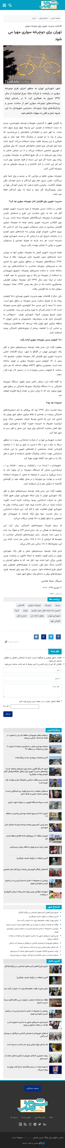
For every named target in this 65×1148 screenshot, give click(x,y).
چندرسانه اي (40, 1117)
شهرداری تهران (54, 616)
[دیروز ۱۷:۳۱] (55, 816)
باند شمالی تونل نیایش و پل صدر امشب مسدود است (39, 947)
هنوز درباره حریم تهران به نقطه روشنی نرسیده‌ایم (29, 847)
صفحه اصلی (55, 18)
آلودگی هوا (55, 621)
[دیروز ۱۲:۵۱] (55, 794)
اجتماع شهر (43, 18)
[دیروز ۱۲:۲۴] (55, 872)
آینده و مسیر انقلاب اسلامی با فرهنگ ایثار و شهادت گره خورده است (27, 781)
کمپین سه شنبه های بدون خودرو (46, 610)
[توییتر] (40, 1124)
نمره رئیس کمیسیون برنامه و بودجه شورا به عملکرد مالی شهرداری (26, 826)
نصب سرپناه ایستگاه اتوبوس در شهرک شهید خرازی (28, 802)
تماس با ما (26, 1117)
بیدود (57, 605)
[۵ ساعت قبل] (55, 861)
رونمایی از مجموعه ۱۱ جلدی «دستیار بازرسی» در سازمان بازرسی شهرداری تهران (26, 882)
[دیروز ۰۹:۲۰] (55, 850)
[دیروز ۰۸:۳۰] (55, 738)
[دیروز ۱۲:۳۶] (55, 805)
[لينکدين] (44, 1124)
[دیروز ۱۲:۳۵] (55, 749)
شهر (48, 4)
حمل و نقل (21, 616)
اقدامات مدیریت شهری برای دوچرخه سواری (43, 26)
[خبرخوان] (25, 1124)
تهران (25, 610)
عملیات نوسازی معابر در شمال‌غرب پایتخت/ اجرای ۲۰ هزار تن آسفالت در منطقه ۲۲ (27, 748)
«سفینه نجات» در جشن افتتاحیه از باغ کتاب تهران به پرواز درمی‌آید (34, 955)
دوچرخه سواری (34, 605)
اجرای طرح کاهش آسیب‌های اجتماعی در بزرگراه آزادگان (38, 912)
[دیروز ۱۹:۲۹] (55, 783)
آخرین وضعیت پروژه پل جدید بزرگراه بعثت (31, 757)
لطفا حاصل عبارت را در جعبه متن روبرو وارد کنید (40, 701)
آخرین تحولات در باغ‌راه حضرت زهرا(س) (32, 858)
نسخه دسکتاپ (32, 1088)
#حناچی (21, 605)
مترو (34, 18)
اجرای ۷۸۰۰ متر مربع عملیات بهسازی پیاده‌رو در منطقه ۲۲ (27, 815)
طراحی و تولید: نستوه (30, 1143)
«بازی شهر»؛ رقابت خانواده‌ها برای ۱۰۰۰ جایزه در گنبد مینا (37, 920)
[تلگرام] (35, 1124)
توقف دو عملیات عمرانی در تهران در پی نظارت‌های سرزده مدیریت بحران (32, 924)
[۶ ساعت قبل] (55, 883)
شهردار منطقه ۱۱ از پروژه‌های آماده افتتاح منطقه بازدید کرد (27, 837)
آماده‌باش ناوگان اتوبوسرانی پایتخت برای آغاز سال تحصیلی (25, 869)
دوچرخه (48, 605)
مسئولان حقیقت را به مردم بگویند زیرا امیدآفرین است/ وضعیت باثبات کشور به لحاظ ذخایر (27, 793)
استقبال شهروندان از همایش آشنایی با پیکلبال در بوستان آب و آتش (33, 943)
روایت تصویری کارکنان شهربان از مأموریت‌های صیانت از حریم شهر (34, 951)
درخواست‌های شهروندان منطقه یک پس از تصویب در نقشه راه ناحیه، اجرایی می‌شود (27, 737)
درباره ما (14, 1117)
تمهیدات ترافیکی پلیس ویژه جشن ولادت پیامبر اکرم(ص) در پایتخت (26, 893)
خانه (51, 1117)
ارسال (8, 714)
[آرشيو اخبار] (20, 1124)
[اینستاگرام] (30, 1124)
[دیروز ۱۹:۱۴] (55, 772)
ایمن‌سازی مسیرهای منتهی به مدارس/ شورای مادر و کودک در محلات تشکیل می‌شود (28, 1024)
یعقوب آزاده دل (37, 616)
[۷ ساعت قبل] (55, 760)
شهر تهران (28, 1137)
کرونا (17, 610)
